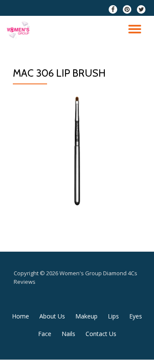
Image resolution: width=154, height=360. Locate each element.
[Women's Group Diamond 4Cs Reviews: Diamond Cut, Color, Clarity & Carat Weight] (19, 31)
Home (20, 316)
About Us (52, 316)
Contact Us (101, 334)
